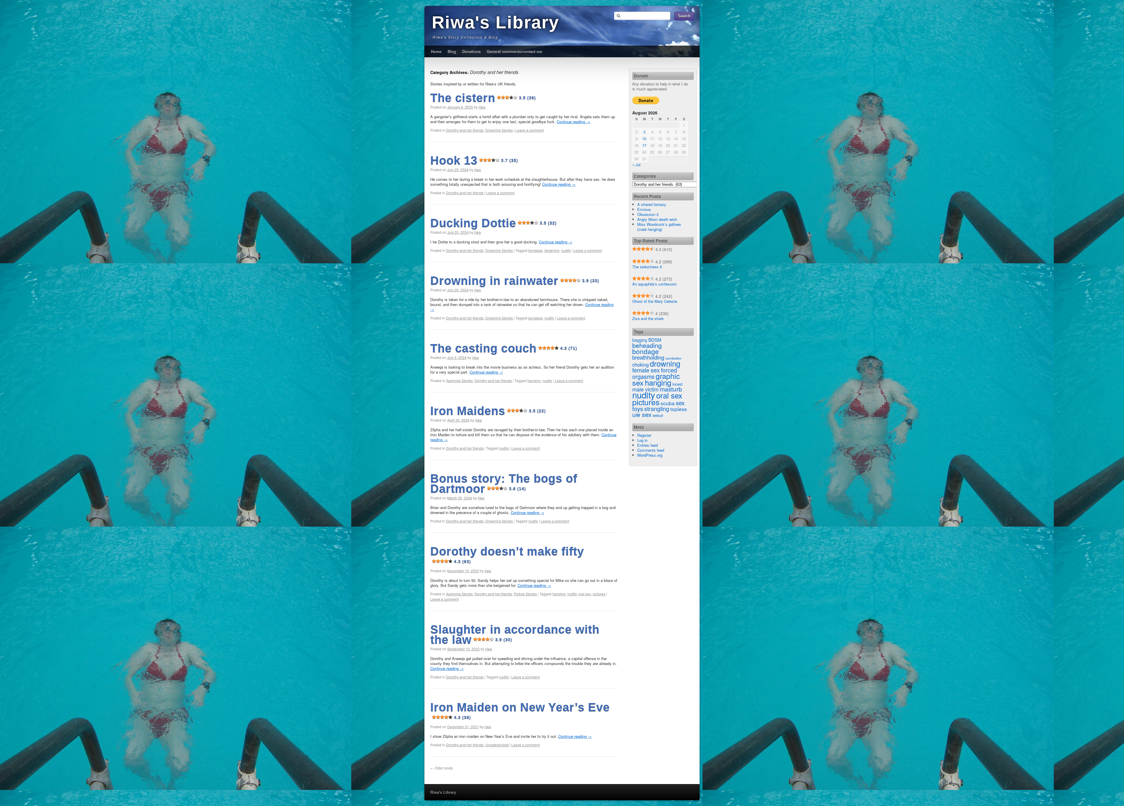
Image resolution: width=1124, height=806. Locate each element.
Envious (644, 209)
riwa (482, 106)
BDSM (654, 339)
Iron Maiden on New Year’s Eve (520, 710)
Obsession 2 (648, 214)
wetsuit (658, 415)
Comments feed (650, 450)
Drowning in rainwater (514, 280)
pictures (599, 593)
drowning (551, 250)
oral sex (584, 593)
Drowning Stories (499, 130)
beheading (647, 345)
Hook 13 (474, 160)
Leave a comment (529, 130)
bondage (535, 250)
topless (678, 409)
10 (644, 138)
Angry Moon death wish (657, 219)
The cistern (483, 97)
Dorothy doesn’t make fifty (507, 554)
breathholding (648, 357)
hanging (534, 380)
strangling (656, 408)
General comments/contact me (514, 51)
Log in (642, 440)
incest (677, 384)
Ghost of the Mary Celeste (654, 301)
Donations (471, 51)
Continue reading (573, 121)
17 (644, 145)
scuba (668, 403)
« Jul (636, 164)
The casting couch (503, 348)
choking (640, 364)
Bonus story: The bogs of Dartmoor (503, 483)
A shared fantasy (651, 204)
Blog (452, 51)
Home (436, 51)
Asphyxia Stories (459, 380)
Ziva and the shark (648, 318)
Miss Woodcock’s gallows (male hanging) (659, 226)
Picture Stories (525, 593)
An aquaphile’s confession (654, 283)
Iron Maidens (488, 410)
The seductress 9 (647, 266)
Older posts (441, 767)
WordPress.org (649, 455)
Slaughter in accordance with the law (514, 634)
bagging (639, 340)
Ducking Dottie (493, 222)
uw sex (642, 414)
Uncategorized (497, 744)
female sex (646, 370)
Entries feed (647, 445)
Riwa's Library (495, 22)
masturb (671, 388)
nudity (566, 250)
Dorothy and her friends (465, 130)
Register (644, 435)
